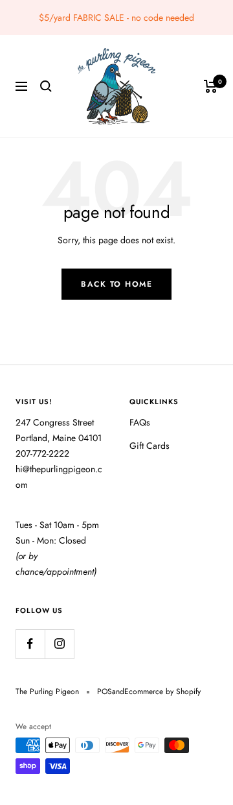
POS (104, 691)
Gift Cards (149, 445)
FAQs (139, 422)
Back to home (116, 284)
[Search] (46, 86)
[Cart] (210, 86)
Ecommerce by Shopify (162, 691)
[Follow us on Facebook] (30, 643)
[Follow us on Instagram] (59, 643)
